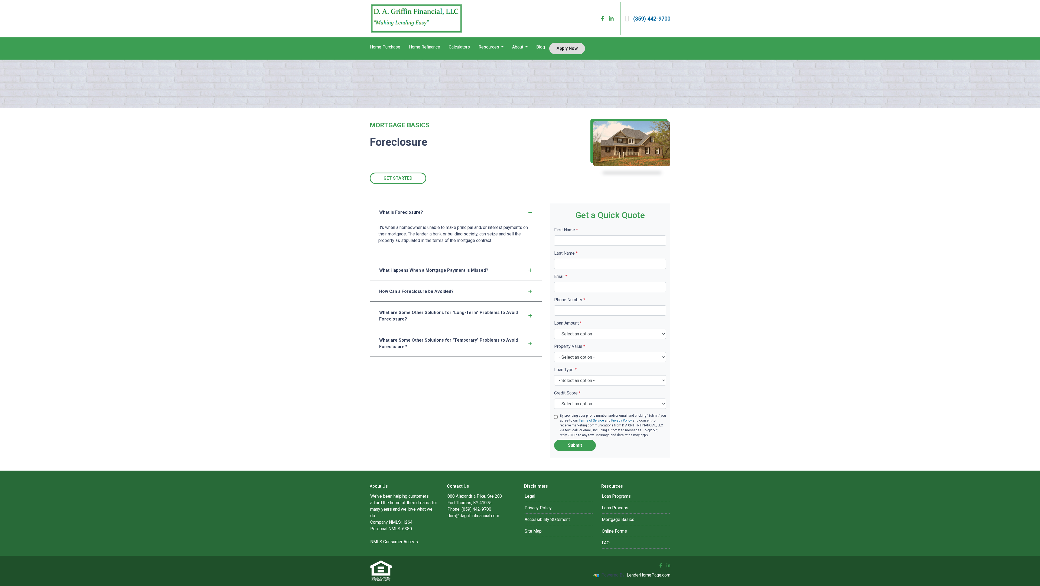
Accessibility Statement (547, 519)
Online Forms (614, 531)
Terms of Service (591, 420)
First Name (566, 229)
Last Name (566, 253)
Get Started (398, 178)
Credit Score (567, 393)
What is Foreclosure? (401, 212)
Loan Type (565, 369)
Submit (575, 445)
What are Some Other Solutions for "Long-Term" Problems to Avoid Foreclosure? (448, 316)
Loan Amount (568, 323)
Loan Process (615, 507)
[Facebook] (602, 18)
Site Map (533, 531)
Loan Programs (616, 496)
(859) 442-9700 (651, 18)
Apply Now (567, 48)
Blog (540, 47)
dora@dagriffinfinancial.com (473, 515)
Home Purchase (385, 47)
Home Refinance (424, 47)
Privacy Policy (621, 420)
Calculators (459, 47)
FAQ (606, 542)
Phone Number (569, 299)
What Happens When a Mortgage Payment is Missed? (433, 270)
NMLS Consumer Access (394, 541)
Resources (489, 47)
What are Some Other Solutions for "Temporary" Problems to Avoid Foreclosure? (448, 343)
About (518, 47)
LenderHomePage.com (648, 575)
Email (560, 276)
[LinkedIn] (611, 18)
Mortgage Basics (618, 519)
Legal (530, 496)
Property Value (569, 346)
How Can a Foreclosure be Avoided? (416, 291)
